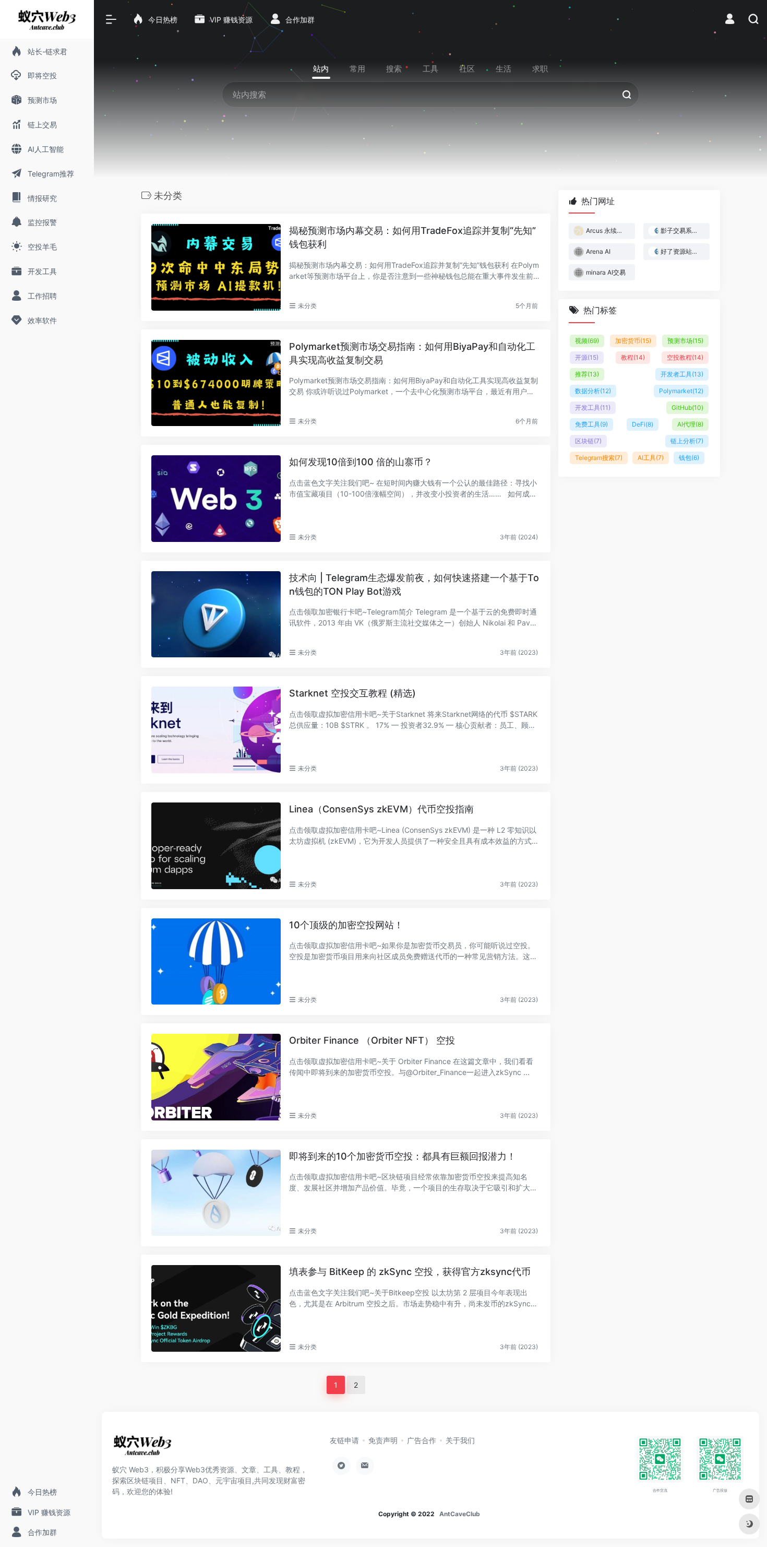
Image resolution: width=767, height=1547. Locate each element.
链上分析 (686, 441)
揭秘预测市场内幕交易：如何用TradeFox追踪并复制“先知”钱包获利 (412, 237)
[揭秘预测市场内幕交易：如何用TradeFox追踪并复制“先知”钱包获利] (216, 267)
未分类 (307, 306)
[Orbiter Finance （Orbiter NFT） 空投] (216, 1077)
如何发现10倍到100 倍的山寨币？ (361, 461)
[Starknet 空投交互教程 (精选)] (216, 730)
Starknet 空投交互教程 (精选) (352, 693)
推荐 (587, 374)
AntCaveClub (459, 1514)
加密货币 (633, 341)
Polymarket (681, 391)
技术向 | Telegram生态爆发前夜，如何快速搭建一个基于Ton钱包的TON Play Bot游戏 (414, 584)
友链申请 (344, 1440)
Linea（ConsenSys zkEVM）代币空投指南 (381, 809)
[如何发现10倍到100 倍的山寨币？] (216, 498)
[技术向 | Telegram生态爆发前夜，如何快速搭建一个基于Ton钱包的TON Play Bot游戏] (216, 614)
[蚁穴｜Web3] (142, 1448)
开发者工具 (682, 374)
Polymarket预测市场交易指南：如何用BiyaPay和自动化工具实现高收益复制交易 (412, 353)
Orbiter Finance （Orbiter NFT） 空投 (372, 1040)
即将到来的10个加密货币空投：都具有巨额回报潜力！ (402, 1156)
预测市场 (685, 341)
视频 (587, 341)
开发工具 (592, 407)
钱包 (689, 458)
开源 (586, 357)
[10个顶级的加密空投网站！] (216, 961)
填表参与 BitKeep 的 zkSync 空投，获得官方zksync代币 (410, 1271)
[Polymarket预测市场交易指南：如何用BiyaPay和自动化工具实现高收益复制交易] (216, 383)
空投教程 (685, 357)
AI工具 (651, 458)
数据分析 (593, 391)
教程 (633, 357)
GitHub (687, 407)
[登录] (729, 20)
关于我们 (460, 1440)
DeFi (642, 424)
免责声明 (383, 1440)
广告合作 (421, 1440)
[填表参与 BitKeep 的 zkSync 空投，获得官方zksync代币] (216, 1308)
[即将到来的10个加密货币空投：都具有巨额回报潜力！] (216, 1193)
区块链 (588, 441)
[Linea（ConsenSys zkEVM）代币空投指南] (216, 845)
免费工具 (591, 424)
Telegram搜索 (598, 458)
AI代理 (690, 424)
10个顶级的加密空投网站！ (346, 924)
